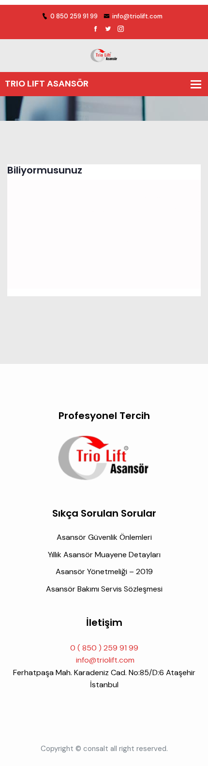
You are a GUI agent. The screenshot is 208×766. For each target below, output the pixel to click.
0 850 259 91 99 (74, 16)
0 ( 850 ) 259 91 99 (104, 648)
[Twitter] (108, 29)
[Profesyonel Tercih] (104, 55)
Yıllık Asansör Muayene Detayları (104, 554)
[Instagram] (121, 29)
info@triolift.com (137, 16)
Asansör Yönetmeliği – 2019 (104, 571)
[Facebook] (95, 29)
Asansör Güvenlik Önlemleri (104, 537)
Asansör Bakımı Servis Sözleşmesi (104, 589)
